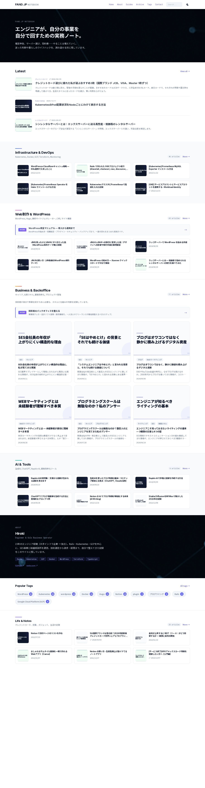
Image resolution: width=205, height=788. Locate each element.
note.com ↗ (32, 565)
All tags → (185, 585)
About (120, 4)
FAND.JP (27, 4)
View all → (185, 71)
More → (186, 156)
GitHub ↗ (19, 565)
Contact (159, 4)
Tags (149, 4)
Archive (140, 4)
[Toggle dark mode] (187, 4)
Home (111, 4)
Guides (129, 4)
